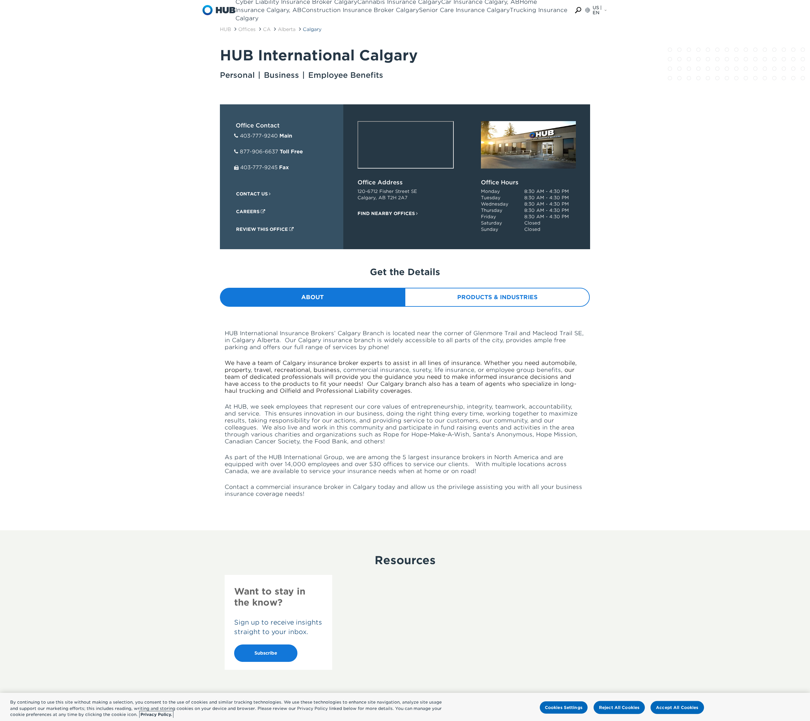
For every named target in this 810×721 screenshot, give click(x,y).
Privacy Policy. (156, 714)
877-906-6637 (259, 152)
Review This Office (262, 229)
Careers (248, 211)
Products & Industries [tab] (497, 297)
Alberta (287, 29)
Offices (247, 29)
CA (267, 29)
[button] (578, 10)
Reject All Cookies (619, 707)
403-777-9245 (258, 167)
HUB (225, 29)
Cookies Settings (564, 707)
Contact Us (252, 193)
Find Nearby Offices (387, 213)
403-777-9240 (259, 136)
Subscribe (265, 653)
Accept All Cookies (677, 707)
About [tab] (312, 297)
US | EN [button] (597, 10)
